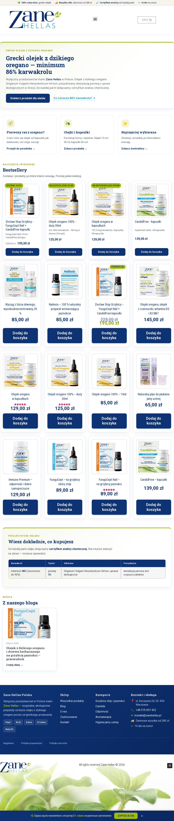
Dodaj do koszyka (22, 251)
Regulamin (8, 743)
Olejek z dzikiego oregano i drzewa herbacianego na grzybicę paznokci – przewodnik (25, 653)
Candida (100, 706)
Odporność (101, 711)
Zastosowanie (68, 717)
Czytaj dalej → (14, 665)
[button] (95, 19)
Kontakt (64, 722)
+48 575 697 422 (146, 710)
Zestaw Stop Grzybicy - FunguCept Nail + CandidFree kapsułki (20, 225)
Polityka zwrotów (58, 743)
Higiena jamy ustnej (106, 722)
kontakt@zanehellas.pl (148, 715)
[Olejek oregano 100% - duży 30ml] (65, 201)
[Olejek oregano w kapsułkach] (108, 201)
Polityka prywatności (31, 743)
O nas (63, 711)
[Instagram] (169, 765)
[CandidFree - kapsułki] (152, 201)
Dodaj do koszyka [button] (20, 335)
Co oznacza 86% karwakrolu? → (74, 98)
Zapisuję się (126, 815)
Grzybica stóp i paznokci (110, 701)
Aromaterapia (103, 717)
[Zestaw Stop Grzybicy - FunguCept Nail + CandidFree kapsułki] (22, 201)
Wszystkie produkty (72, 701)
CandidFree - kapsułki (148, 221)
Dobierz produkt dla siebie (27, 98)
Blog (63, 706)
